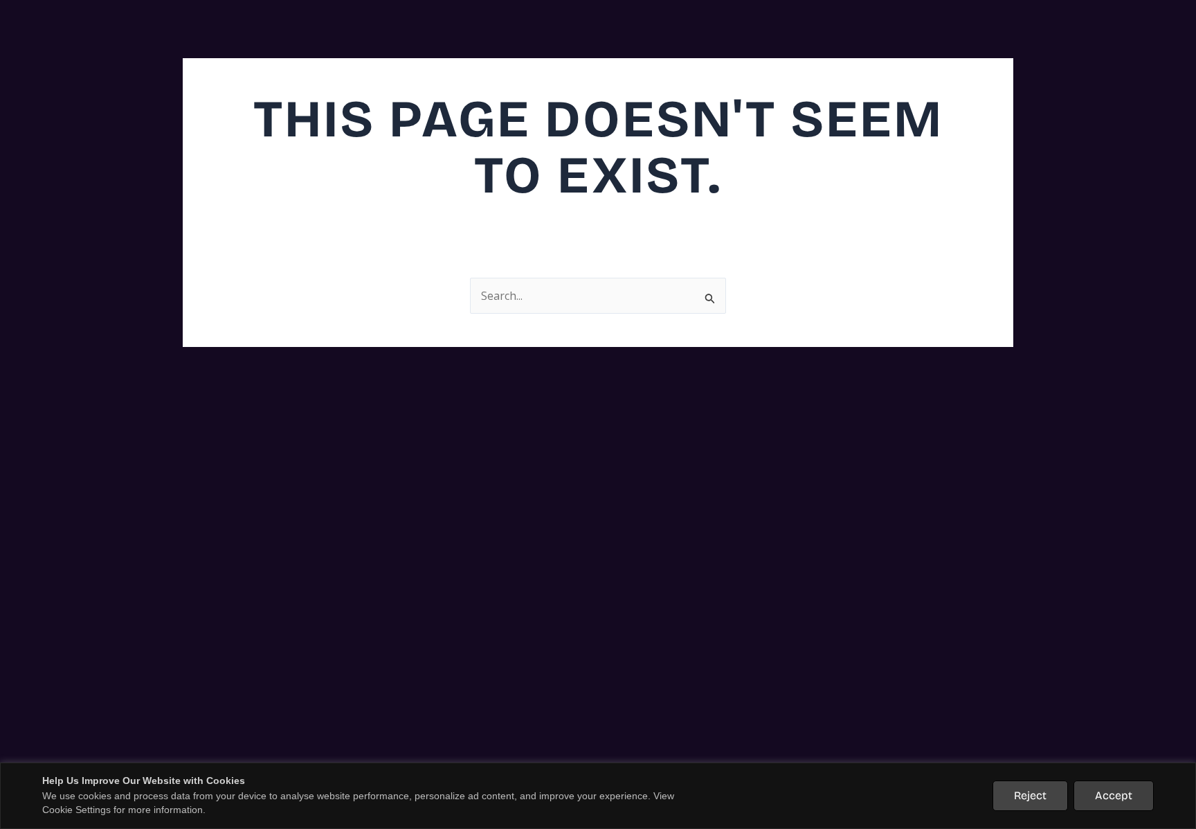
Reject (1030, 795)
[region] (598, 796)
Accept (1113, 795)
